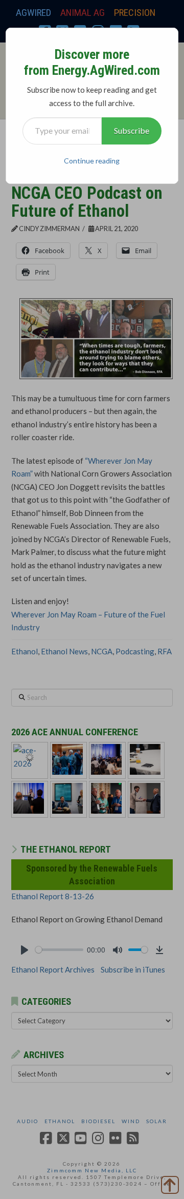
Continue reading (92, 160)
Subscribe (131, 130)
